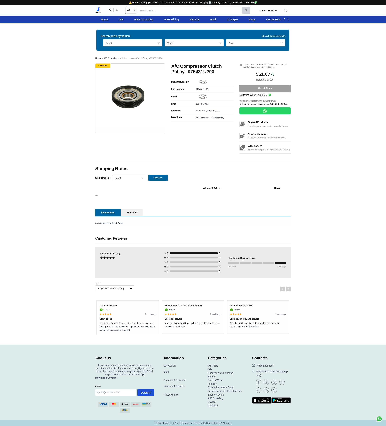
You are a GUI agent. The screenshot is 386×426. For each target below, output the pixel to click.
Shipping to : (102, 178)
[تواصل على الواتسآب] (379, 419)
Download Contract (106, 377)
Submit (146, 392)
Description (177, 117)
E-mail (98, 387)
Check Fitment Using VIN (273, 36)
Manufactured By (180, 82)
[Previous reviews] (282, 289)
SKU (173, 104)
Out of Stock (265, 88)
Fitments (175, 111)
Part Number (177, 89)
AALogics (226, 422)
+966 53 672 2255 (278, 104)
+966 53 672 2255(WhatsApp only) (272, 373)
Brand (174, 96)
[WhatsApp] (265, 110)
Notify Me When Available (253, 94)
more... (216, 110)
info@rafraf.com (264, 365)
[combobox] (105, 43)
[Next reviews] (288, 289)
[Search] (246, 10)
